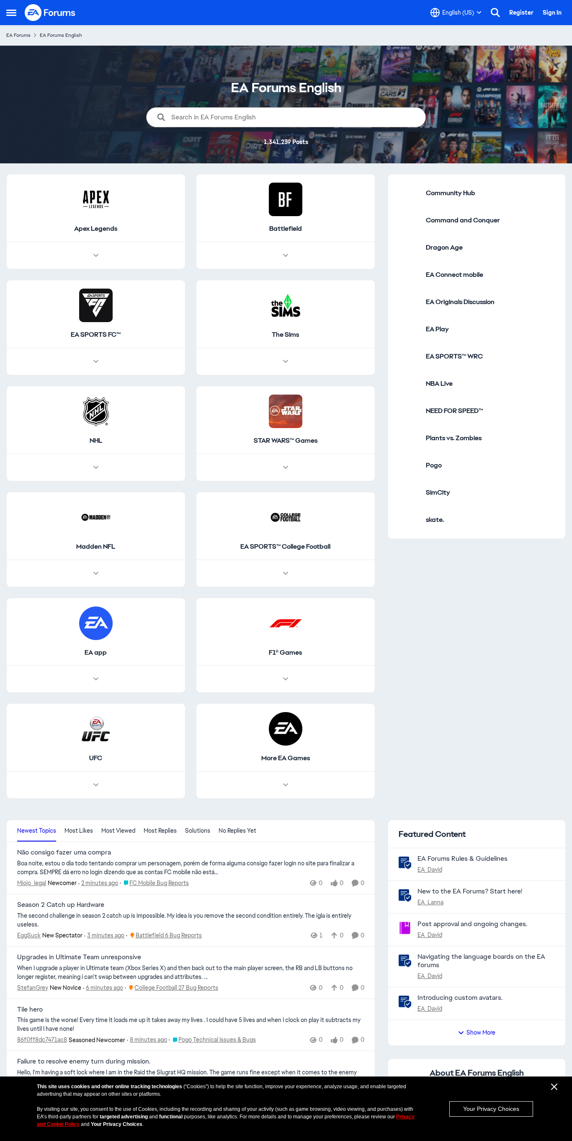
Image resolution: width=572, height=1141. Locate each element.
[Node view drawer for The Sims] (286, 361)
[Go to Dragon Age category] (409, 247)
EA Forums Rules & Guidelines (462, 858)
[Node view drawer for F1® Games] (286, 679)
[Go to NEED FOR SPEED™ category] (409, 410)
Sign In (552, 12)
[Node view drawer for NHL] (96, 467)
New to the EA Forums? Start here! (469, 891)
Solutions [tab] (197, 830)
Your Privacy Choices (491, 1108)
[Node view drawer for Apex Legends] (96, 255)
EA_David (429, 869)
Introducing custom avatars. (459, 997)
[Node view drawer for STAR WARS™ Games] (286, 467)
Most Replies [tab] (160, 830)
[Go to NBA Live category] (409, 383)
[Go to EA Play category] (409, 329)
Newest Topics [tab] (36, 830)
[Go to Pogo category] (409, 465)
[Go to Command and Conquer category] (409, 220)
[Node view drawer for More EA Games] (286, 785)
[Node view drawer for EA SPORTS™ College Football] (286, 573)
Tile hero (30, 1009)
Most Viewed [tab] (118, 830)
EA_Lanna (430, 902)
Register (521, 12)
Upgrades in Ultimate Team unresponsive (79, 957)
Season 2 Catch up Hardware (60, 905)
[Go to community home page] (50, 12)
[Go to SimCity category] (409, 492)
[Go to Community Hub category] (409, 193)
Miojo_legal (31, 883)
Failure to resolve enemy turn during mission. (83, 1061)
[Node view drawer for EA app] (96, 679)
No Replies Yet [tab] (237, 830)
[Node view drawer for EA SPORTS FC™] (96, 361)
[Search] (495, 13)
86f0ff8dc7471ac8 (42, 1039)
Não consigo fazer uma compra (64, 852)
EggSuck (29, 935)
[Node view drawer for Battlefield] (286, 255)
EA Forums (18, 35)
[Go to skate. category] (409, 519)
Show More (480, 1032)
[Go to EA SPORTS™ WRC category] (409, 356)
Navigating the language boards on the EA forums (481, 961)
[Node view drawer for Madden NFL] (96, 573)
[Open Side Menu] (11, 12)
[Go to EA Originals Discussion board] (409, 302)
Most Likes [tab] (78, 830)
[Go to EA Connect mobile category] (409, 274)
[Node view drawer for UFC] (96, 785)
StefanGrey (32, 987)
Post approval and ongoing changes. (472, 923)
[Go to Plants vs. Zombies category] (409, 438)
